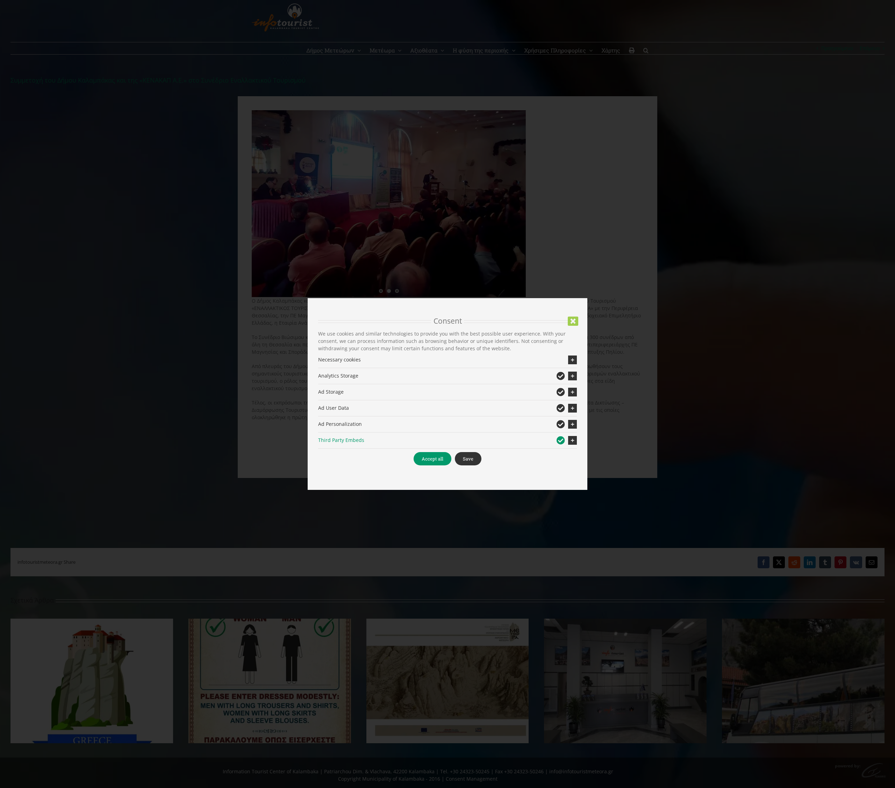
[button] (447, 360)
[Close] (573, 321)
